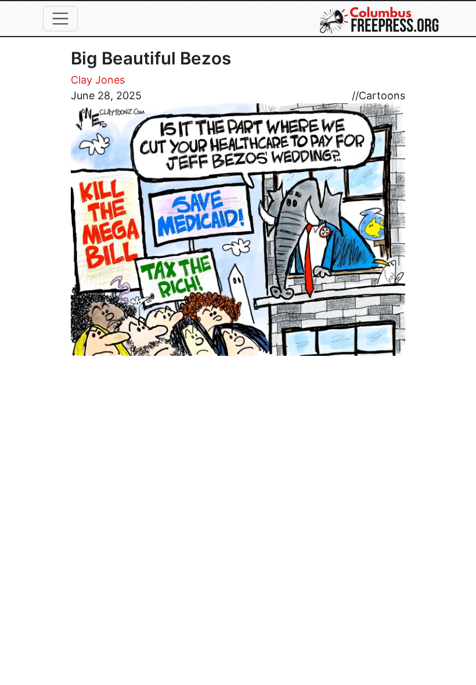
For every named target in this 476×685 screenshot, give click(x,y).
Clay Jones (98, 80)
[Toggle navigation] (60, 18)
